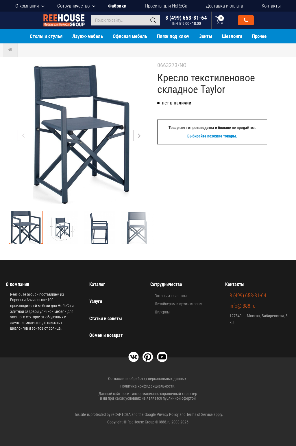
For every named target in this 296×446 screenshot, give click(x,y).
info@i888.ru (243, 306)
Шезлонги (232, 36)
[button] (139, 135)
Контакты (271, 6)
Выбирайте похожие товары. (212, 136)
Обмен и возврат (106, 335)
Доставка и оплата (224, 6)
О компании (27, 6)
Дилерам (162, 312)
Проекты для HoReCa (166, 6)
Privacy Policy (168, 414)
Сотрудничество (73, 6)
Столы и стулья (46, 36)
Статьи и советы (105, 318)
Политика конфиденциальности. (147, 386)
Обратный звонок (246, 20)
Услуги (95, 301)
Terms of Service (199, 414)
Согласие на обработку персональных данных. (148, 378)
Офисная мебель (130, 36)
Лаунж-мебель (87, 36)
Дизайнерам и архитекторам (178, 304)
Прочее (259, 36)
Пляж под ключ (173, 36)
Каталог (97, 284)
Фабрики (117, 6)
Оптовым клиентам (171, 295)
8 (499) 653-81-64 (186, 20)
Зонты (205, 36)
